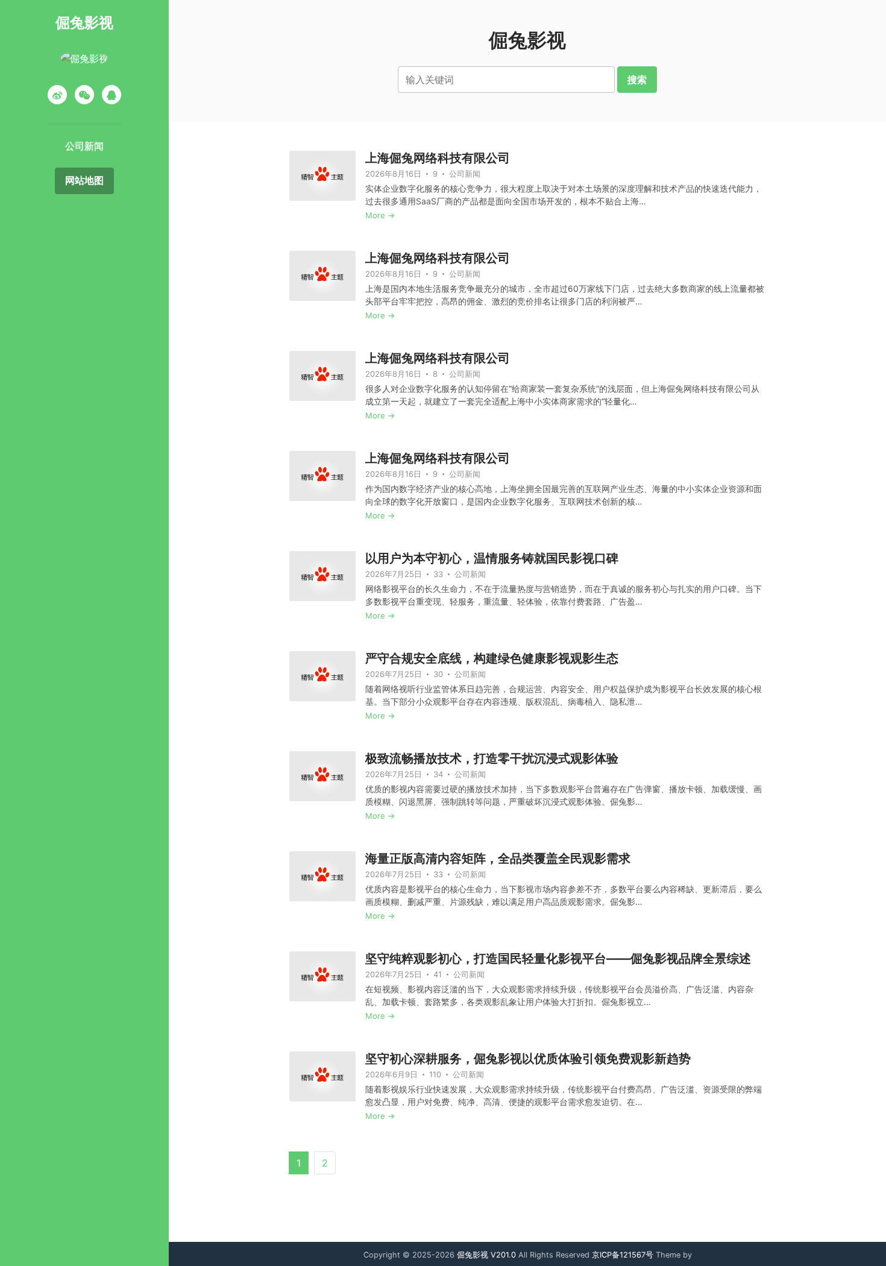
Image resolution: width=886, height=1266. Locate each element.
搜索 (637, 80)
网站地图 (84, 180)
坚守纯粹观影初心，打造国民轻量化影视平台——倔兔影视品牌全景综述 (558, 958)
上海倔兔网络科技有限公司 (437, 157)
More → (380, 215)
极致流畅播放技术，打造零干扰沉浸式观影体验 (491, 758)
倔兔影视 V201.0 (486, 1254)
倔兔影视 (84, 22)
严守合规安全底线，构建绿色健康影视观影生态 (491, 658)
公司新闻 (84, 146)
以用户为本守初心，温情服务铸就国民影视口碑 (491, 557)
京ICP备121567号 (622, 1254)
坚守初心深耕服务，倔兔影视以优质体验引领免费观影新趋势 (528, 1058)
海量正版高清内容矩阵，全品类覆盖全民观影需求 (497, 858)
